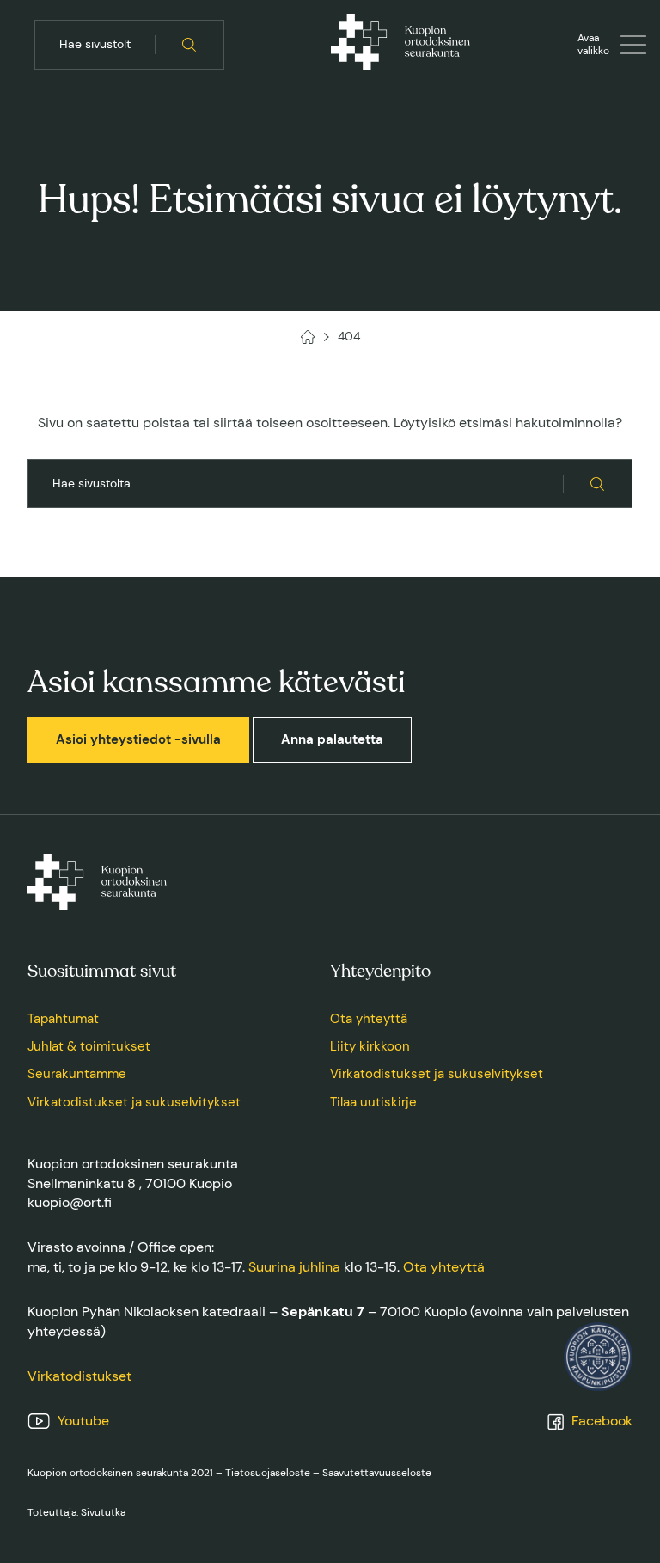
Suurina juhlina (294, 1267)
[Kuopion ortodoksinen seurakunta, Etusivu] (400, 45)
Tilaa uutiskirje (373, 1102)
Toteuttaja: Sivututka (76, 1512)
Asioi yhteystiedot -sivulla (138, 739)
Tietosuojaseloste (267, 1473)
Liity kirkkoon (370, 1046)
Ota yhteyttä (368, 1018)
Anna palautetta (332, 739)
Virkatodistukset (79, 1376)
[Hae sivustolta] (189, 45)
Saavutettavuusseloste (376, 1473)
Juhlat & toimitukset (89, 1046)
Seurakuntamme (77, 1073)
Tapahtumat (63, 1018)
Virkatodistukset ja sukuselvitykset (134, 1102)
